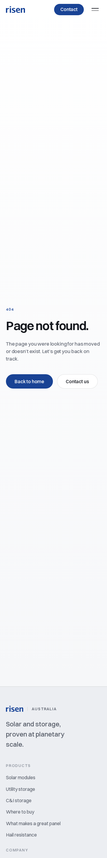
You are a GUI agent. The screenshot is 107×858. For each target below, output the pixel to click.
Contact (69, 9)
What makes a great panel (33, 823)
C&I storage (19, 800)
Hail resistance (21, 835)
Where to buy (20, 812)
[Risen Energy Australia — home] (15, 9)
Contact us (77, 381)
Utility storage (20, 789)
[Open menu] (95, 10)
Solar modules (20, 777)
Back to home (29, 381)
